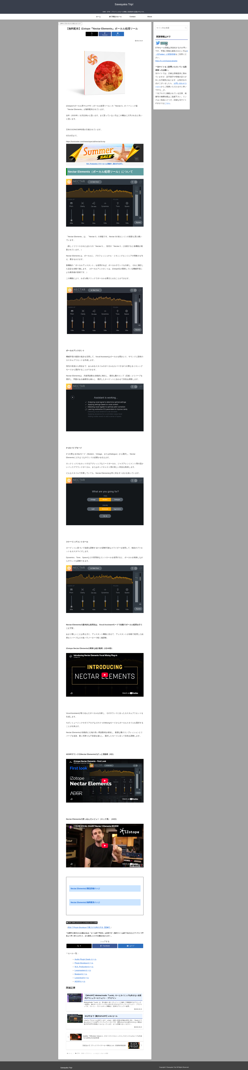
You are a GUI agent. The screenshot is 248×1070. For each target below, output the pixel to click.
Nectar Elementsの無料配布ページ (85, 902)
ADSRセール (80, 981)
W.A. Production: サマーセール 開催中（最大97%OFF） (104, 164)
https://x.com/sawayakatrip (166, 61)
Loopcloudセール (82, 978)
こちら (167, 103)
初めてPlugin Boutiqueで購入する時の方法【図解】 (89, 927)
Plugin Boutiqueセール (84, 963)
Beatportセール (81, 974)
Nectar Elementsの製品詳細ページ (85, 888)
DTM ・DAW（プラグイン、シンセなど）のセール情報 (82, 922)
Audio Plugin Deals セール (85, 959)
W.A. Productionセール (84, 967)
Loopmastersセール (83, 970)
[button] (186, 28)
